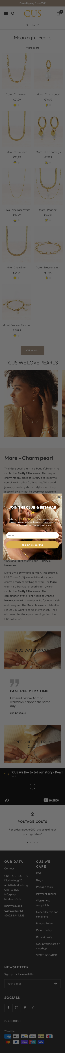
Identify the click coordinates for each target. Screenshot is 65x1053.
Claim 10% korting (32, 544)
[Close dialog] (59, 497)
